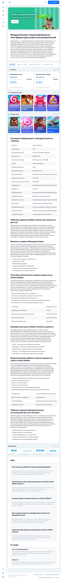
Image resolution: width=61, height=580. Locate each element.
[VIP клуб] (3, 7)
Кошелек (15, 21)
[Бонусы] (3, 15)
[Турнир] (3, 11)
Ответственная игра (38, 574)
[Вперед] (57, 70)
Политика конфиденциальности (46, 577)
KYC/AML (57, 577)
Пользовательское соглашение (52, 574)
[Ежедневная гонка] (3, 22)
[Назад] (54, 70)
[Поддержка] (3, 569)
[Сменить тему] (45, 2)
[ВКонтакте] (3, 577)
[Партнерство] (3, 26)
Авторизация (54, 2)
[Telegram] (3, 573)
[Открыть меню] (9, 2)
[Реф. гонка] (3, 18)
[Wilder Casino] (3, 2)
